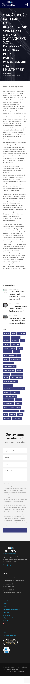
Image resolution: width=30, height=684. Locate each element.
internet (6, 344)
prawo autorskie (17, 377)
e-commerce (15, 337)
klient (20, 348)
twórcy (12, 414)
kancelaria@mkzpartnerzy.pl (12, 592)
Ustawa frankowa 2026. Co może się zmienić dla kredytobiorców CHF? (18, 308)
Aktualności (9, 75)
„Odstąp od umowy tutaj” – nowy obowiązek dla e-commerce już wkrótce (17, 320)
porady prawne (16, 374)
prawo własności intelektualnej (13, 388)
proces (6, 392)
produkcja (15, 392)
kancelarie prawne (9, 348)
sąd (22, 411)
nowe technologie (9, 366)
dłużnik (6, 337)
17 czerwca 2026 (14, 304)
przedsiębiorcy (8, 399)
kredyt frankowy (9, 355)
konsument (7, 351)
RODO (5, 407)
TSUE (5, 414)
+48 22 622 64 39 (9, 590)
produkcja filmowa (10, 396)
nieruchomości (15, 359)
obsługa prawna (9, 370)
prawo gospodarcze (10, 381)
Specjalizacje (7, 601)
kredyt (16, 351)
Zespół (5, 604)
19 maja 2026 (13, 316)
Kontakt (5, 621)
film (23, 340)
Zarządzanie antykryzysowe (11, 609)
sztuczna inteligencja (11, 411)
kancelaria (16, 344)
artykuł (6, 333)
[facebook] (3, 565)
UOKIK (20, 414)
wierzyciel (7, 418)
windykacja (17, 418)
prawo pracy (8, 385)
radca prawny (8, 403)
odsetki (19, 370)
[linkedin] (5, 565)
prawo (6, 377)
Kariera (5, 632)
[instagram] (10, 565)
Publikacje (16, 75)
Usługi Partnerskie (8, 618)
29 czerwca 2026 (14, 289)
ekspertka (15, 340)
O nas (4, 607)
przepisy (18, 399)
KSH (19, 355)
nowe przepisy (8, 363)
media (5, 359)
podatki (6, 374)
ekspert (6, 340)
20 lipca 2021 (9, 73)
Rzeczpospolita (15, 407)
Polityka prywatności (9, 635)
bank (13, 333)
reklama (18, 403)
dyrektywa (22, 333)
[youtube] (7, 565)
